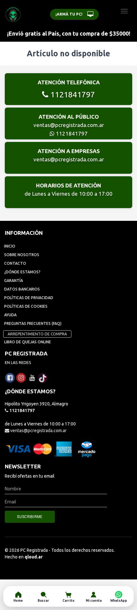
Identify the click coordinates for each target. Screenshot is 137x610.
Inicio (9, 246)
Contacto (15, 263)
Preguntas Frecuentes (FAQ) (32, 323)
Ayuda (10, 315)
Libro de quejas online (27, 342)
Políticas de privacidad (28, 298)
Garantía (13, 280)
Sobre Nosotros (21, 255)
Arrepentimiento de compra (37, 334)
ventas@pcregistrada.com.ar (68, 125)
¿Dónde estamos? (22, 272)
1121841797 (71, 94)
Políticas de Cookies (25, 306)
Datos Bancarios (22, 289)
